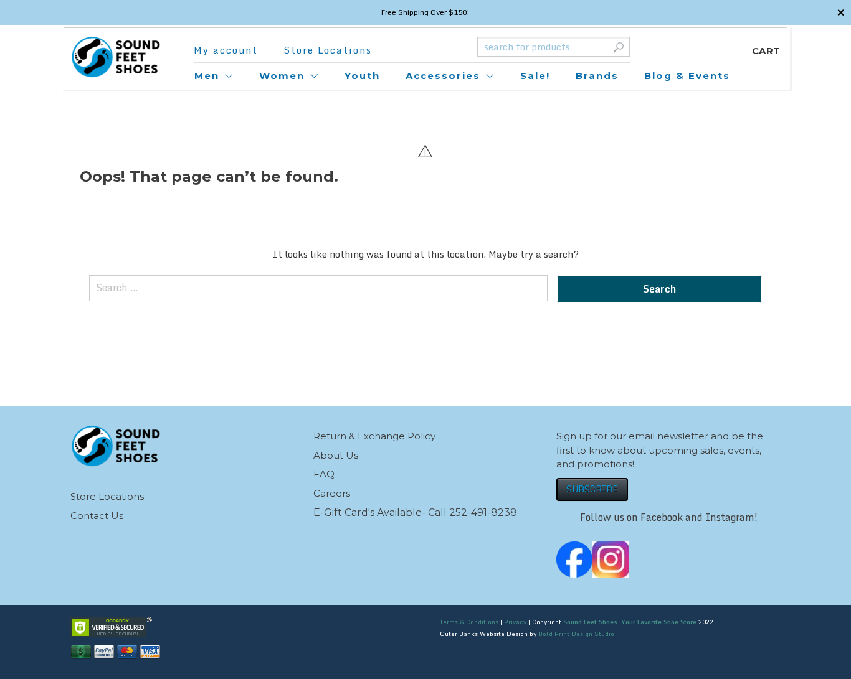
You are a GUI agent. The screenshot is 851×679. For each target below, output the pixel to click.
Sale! (535, 76)
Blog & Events (687, 76)
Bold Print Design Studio (576, 634)
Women (282, 76)
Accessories (443, 76)
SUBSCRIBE (592, 489)
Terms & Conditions (469, 622)
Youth (362, 76)
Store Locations (327, 50)
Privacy (515, 622)
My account (226, 50)
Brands (597, 76)
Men (206, 76)
